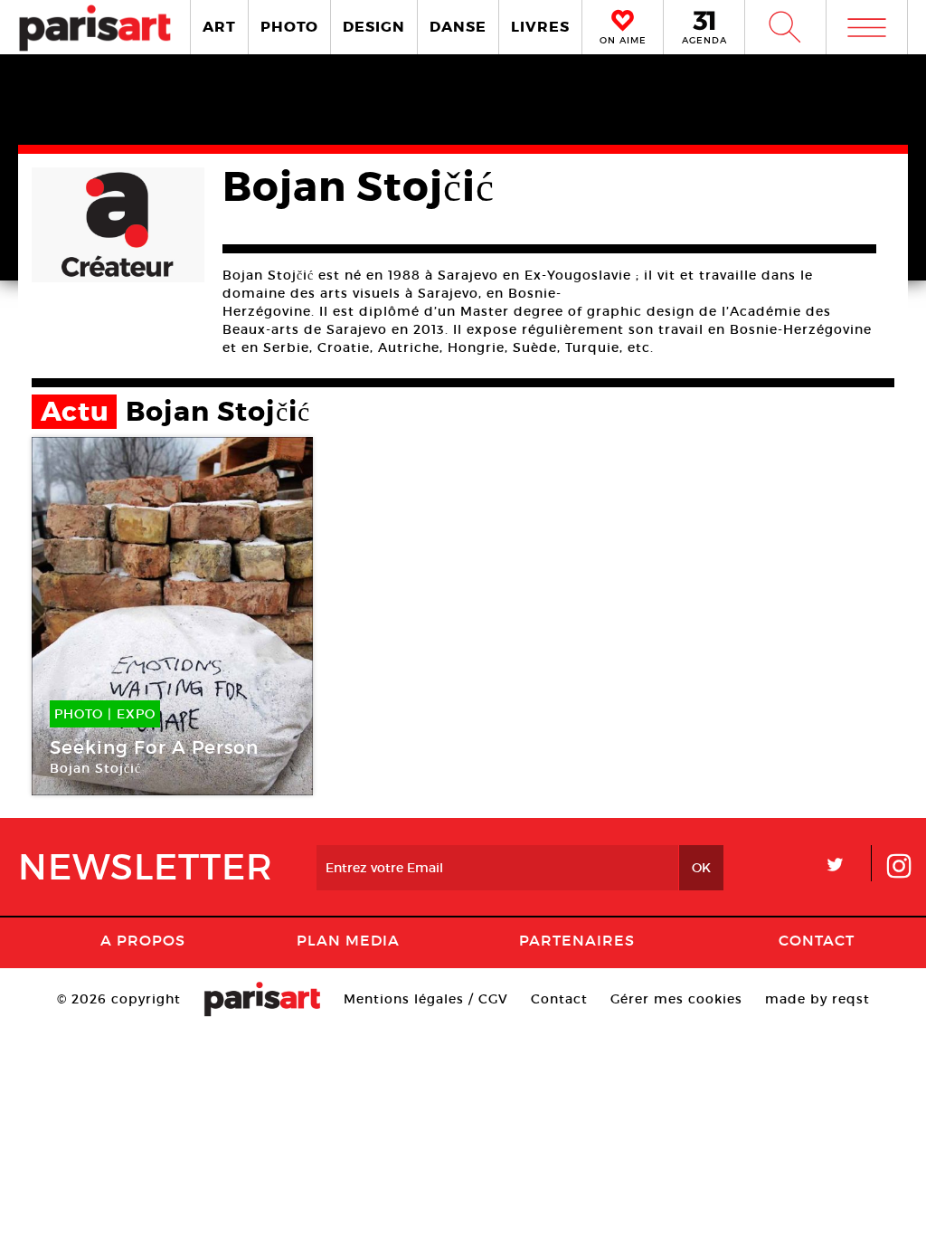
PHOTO (289, 26)
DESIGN (374, 26)
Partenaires (577, 940)
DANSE (458, 26)
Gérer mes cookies (676, 999)
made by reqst (817, 999)
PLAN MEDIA (348, 940)
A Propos (142, 940)
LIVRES (540, 26)
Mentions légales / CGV (426, 999)
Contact (817, 940)
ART (219, 26)
